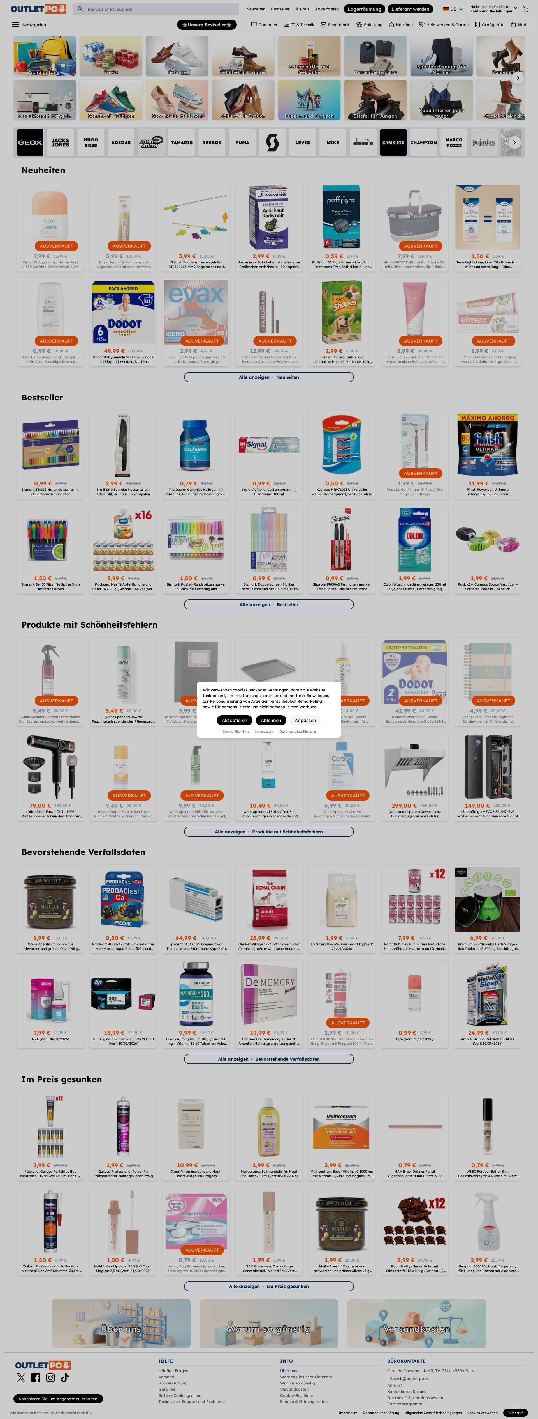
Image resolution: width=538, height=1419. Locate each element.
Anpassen (305, 720)
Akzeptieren (234, 720)
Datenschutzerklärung (297, 731)
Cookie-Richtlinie (235, 731)
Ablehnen (271, 720)
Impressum (264, 731)
